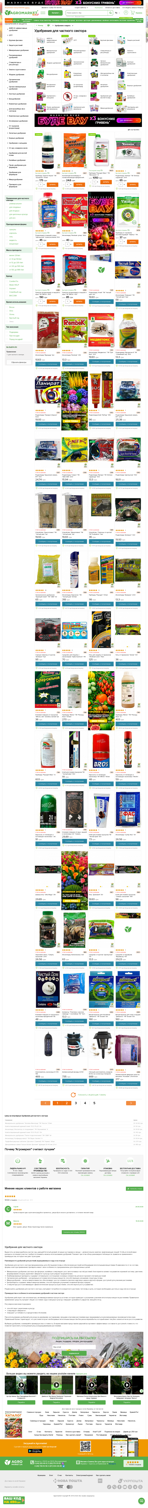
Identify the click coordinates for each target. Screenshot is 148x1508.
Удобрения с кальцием (18, 143)
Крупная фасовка (15, 40)
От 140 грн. (137, 1132)
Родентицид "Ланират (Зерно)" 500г (46, 416)
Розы (41, 20)
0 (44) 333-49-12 (41, 1463)
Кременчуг (70, 1424)
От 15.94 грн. (137, 1138)
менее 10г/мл (14, 255)
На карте (112, 1464)
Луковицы (55, 20)
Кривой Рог (134, 1412)
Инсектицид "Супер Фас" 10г (126, 835)
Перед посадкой (15, 339)
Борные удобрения (16, 138)
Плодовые (64, 20)
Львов (114, 1412)
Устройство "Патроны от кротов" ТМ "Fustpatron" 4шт (100, 533)
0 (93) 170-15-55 (54, 1463)
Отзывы (86, 1432)
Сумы (90, 1415)
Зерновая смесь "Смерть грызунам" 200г (44, 955)
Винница (123, 1412)
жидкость (13, 240)
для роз (12, 218)
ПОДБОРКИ (8, 20)
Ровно (81, 1415)
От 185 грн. (137, 1144)
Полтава (72, 1415)
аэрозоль (13, 233)
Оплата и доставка (112, 8)
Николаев (51, 1415)
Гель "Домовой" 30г (96, 895)
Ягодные (72, 20)
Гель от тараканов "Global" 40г (127, 655)
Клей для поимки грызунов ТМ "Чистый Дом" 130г (73, 773)
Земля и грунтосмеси (17, 70)
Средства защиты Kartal (43, 1435)
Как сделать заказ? (73, 1435)
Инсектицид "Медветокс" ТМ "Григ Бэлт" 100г (101, 353)
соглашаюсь (61, 1357)
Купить (52, 185)
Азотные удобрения (17, 94)
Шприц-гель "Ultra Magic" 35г (45, 895)
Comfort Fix (13, 281)
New (14, 20)
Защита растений (15, 45)
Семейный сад (15, 292)
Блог (30, 1432)
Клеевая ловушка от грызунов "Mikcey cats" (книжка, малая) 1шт (47, 716)
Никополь (62, 1415)
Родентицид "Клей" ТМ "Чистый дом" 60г (100, 293)
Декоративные (96, 20)
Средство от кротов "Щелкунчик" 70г (101, 955)
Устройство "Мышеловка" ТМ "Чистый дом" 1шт (72, 533)
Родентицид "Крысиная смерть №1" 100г (46, 476)
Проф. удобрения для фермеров (17, 166)
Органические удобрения (14, 80)
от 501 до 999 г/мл (16, 270)
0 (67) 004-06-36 (55, 1466)
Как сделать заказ (103, 1475)
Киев (47, 1412)
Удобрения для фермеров (15, 173)
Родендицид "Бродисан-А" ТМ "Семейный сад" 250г (126, 353)
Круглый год (14, 318)
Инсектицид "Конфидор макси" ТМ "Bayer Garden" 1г (24, 1138)
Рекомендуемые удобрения (15, 56)
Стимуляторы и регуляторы (15, 63)
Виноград (78, 16)
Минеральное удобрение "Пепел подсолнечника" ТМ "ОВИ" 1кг (28, 1135)
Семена (36, 20)
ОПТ (11, 35)
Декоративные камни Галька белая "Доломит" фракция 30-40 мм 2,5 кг (31, 1144)
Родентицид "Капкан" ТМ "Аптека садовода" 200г (127, 176)
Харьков (56, 1412)
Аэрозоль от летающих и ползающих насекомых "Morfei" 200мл (127, 776)
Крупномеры (114, 20)
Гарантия (58, 1432)
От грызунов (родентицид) (14, 127)
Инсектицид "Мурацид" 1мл (44, 355)
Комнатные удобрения (17, 104)
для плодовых (15, 207)
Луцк (41, 1415)
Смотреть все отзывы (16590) (74, 1232)
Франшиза (99, 8)
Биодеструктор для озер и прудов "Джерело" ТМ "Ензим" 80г (128, 1015)
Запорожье (84, 1412)
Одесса (66, 1412)
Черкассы (96, 1412)
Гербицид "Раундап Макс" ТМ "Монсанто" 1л (99, 174)
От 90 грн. (137, 1126)
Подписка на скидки (112, 1432)
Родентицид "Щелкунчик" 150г (126, 475)
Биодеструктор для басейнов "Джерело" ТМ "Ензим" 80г (99, 1015)
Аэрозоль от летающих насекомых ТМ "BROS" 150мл (99, 776)
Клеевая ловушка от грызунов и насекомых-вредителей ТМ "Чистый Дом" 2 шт (47, 1015)
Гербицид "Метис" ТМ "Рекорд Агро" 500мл (73, 716)
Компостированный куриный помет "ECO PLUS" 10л (23, 1132)
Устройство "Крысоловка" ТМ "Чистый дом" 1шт (45, 533)
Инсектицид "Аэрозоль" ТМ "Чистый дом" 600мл (72, 596)
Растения (123, 20)
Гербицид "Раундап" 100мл (98, 595)
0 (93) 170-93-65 (55, 8)
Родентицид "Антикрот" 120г (125, 535)
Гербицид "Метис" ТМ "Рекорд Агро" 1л (126, 716)
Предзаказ (88, 1435)
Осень (11, 314)
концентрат (13, 244)
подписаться (74, 1353)
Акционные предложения (17, 8)
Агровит (12, 288)
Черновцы (47, 1424)
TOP (18, 20)
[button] (99, 646)
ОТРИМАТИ (14, 1492)
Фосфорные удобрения (18, 121)
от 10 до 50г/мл (15, 259)
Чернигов (112, 1415)
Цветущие (87, 20)
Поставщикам (101, 1435)
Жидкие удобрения (16, 74)
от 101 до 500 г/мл (16, 266)
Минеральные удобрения (19, 50)
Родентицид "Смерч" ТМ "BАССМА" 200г (71, 476)
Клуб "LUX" (97, 1432)
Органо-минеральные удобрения (17, 88)
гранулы (12, 229)
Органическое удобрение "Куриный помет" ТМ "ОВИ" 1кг (46, 596)
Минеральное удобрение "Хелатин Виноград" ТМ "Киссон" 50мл (28, 1123)
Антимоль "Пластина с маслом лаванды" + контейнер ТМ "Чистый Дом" (74, 1013)
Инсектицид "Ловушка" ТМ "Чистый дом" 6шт (125, 296)
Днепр (74, 1412)
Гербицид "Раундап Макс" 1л (45, 775)
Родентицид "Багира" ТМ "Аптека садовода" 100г (100, 476)
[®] (21, 15)
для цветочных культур (18, 214)
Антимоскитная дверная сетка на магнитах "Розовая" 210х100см (127, 1075)
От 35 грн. (137, 1135)
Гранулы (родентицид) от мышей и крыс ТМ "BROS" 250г (47, 293)
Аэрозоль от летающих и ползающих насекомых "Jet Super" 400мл (45, 835)
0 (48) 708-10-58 (41, 1466)
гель (11, 237)
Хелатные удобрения (17, 133)
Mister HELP (14, 285)
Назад (40, 25)
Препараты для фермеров (15, 185)
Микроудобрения (15, 179)
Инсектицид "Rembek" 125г (71, 355)
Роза (82, 16)
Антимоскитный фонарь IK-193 (73, 1072)
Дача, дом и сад (139, 20)
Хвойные (105, 20)
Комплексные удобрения (18, 116)
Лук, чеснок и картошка (27, 20)
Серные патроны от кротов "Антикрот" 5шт (45, 656)
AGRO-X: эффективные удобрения (18, 29)
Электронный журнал (84, 1475)
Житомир (123, 1415)
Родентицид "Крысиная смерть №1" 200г (126, 416)
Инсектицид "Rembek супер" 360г (74, 235)
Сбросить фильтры (18, 362)
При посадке (14, 336)
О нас (39, 1432)
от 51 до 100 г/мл (16, 263)
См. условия (85, 1175)
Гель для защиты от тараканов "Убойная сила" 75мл (100, 656)
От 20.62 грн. (138, 1123)
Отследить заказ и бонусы (132, 8)
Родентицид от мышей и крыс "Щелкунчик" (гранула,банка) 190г (47, 236)
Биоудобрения (14, 99)
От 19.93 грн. (137, 1129)
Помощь (59, 1435)
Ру (116, 13)
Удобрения (131, 20)
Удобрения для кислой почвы (18, 154)
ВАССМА (13, 296)
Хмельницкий (101, 1415)
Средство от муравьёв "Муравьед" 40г (124, 955)
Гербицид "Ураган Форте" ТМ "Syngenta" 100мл (45, 176)
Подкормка (13, 332)
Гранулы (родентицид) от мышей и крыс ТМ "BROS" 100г (74, 293)
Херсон (106, 1412)
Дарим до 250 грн (130, 1432)
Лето (11, 311)
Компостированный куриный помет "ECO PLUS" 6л (23, 1126)
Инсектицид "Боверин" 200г (126, 595)
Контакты (48, 1432)
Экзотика (79, 20)
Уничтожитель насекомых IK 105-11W (47, 1073)
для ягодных (14, 211)
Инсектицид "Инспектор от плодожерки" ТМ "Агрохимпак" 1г (26, 1129)
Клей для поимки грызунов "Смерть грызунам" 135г (125, 895)
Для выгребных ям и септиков (17, 110)
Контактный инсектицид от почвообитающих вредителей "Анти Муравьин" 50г (73, 176)
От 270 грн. (137, 1141)
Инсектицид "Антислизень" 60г (73, 955)
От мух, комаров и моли (18, 148)
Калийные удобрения (17, 160)
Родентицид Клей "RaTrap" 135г (100, 415)
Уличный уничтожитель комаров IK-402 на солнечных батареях (100, 1073)
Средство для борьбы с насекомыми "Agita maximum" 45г (74, 656)
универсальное (15, 204)
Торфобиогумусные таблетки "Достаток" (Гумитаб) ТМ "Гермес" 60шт (30, 1141)
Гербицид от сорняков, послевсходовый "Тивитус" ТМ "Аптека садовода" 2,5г (127, 234)
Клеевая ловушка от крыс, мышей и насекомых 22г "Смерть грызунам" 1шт (74, 833)
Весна (11, 307)
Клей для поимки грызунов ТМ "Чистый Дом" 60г (100, 835)
